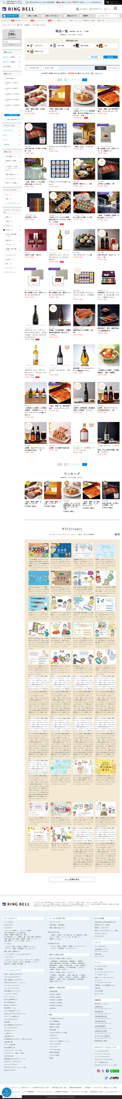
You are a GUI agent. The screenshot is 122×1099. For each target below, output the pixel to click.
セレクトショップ (112, 20)
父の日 (64, 969)
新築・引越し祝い (73, 975)
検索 (117, 15)
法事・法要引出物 (55, 963)
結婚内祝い (54, 961)
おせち (51, 20)
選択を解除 (94, 57)
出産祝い (83, 975)
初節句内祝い (54, 965)
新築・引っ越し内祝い (66, 965)
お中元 (81, 967)
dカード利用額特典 (84, 20)
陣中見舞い (81, 979)
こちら (100, 73)
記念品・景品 (61, 979)
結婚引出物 (63, 961)
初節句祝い (53, 977)
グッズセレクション (54, 943)
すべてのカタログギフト (12, 970)
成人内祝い (53, 967)
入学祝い (61, 977)
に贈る (7, 66)
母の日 (58, 969)
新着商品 (93, 20)
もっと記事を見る (72, 879)
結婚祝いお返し (101, 20)
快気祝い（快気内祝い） (78, 963)
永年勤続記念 (71, 979)
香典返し (80, 961)
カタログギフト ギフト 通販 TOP (12, 25)
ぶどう (65, 20)
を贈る (9, 57)
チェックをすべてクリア (12, 1096)
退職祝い (52, 979)
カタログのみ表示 (112, 68)
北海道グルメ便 (73, 20)
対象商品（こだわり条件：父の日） (35, 25)
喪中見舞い (66, 963)
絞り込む (110, 57)
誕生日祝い (62, 975)
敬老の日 (59, 20)
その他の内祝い (72, 967)
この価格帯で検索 (12, 115)
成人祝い (68, 977)
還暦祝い (83, 977)
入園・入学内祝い (80, 965)
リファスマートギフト (38, 20)
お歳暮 (52, 969)
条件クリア (12, 44)
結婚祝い (54, 975)
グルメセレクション (54, 932)
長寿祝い (76, 977)
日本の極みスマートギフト (20, 20)
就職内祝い (61, 967)
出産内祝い (72, 961)
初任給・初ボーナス (56, 981)
